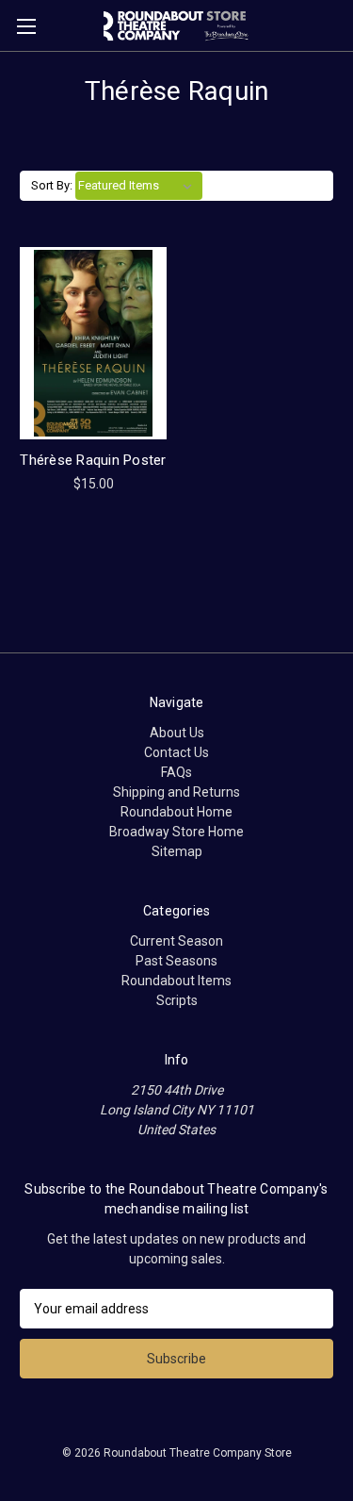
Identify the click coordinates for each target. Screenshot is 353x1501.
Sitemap (177, 851)
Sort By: (51, 185)
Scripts (177, 1000)
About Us (177, 732)
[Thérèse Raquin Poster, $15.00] (93, 343)
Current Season (176, 940)
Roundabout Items (176, 980)
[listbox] (138, 186)
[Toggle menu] (26, 26)
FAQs (176, 772)
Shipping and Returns (176, 792)
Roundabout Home (176, 811)
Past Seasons (176, 960)
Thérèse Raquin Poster (93, 460)
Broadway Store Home (176, 831)
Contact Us (176, 752)
